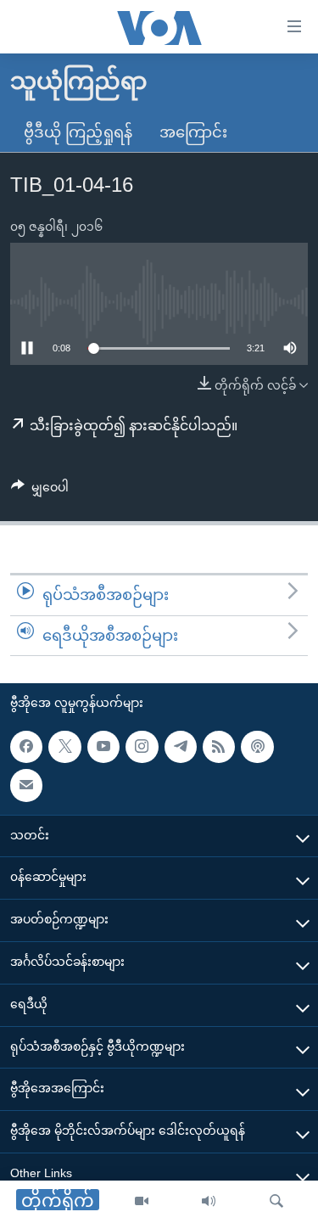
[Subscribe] (26, 785)
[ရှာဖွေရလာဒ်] (276, 1202)
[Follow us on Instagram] (142, 747)
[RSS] (219, 747)
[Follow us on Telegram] (181, 747)
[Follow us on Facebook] (26, 747)
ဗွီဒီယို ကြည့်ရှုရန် (78, 132)
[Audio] (208, 1202)
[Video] (141, 1202)
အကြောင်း (193, 132)
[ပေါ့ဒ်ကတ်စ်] (257, 747)
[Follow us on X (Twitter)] (64, 747)
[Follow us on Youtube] (103, 747)
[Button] (40, 491)
